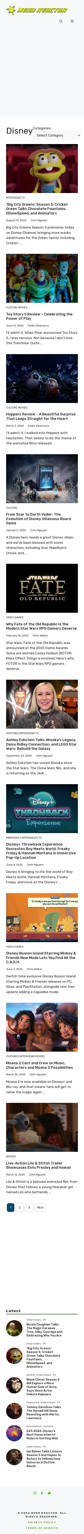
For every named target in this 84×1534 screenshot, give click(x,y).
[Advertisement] (42, 75)
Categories (42, 128)
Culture (11, 307)
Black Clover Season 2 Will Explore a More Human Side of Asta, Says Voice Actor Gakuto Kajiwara (43, 1387)
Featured (12, 733)
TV (23, 197)
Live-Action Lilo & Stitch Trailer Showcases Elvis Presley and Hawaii (38, 1165)
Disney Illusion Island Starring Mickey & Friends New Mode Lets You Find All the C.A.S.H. (41, 957)
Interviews (13, 197)
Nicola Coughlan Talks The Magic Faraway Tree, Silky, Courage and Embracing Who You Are (44, 1330)
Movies (23, 307)
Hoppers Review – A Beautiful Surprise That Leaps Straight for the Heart (41, 416)
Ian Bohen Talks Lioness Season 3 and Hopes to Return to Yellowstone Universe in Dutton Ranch (44, 1459)
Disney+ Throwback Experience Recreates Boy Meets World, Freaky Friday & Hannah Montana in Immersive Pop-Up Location (41, 851)
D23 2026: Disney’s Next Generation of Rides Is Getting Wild (42, 1434)
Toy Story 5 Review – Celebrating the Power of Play (39, 316)
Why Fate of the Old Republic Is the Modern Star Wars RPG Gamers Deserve (41, 626)
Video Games (14, 617)
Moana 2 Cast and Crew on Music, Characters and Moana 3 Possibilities (39, 1065)
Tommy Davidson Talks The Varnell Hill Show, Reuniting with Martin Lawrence (44, 1412)
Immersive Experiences (22, 837)
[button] (61, 21)
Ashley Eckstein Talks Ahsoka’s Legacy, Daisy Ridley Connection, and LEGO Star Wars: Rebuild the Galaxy (41, 744)
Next (40, 1207)
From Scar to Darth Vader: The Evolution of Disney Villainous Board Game (38, 518)
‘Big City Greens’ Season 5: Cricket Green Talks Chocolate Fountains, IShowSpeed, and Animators (37, 208)
